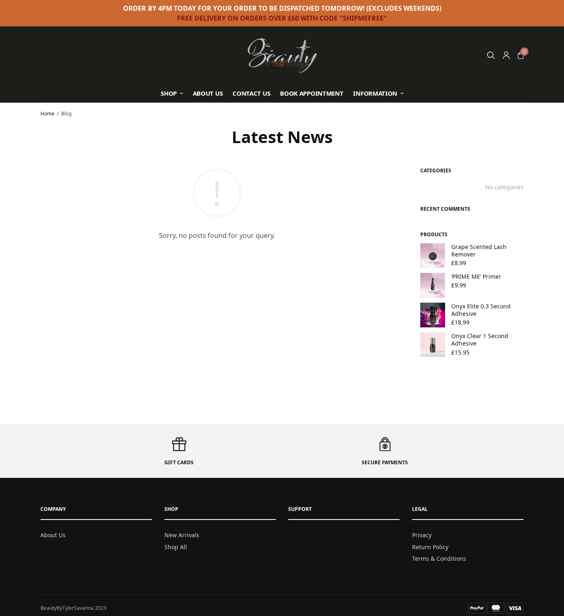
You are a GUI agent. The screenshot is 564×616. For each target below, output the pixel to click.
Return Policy (430, 546)
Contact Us (251, 93)
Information (375, 93)
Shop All (175, 546)
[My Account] (506, 55)
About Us (208, 93)
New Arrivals (181, 535)
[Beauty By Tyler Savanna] (282, 55)
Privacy (421, 535)
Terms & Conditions (439, 558)
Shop (169, 93)
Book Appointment (311, 93)
